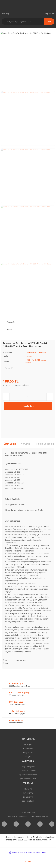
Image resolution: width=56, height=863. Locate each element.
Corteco (29, 356)
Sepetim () (49, 13)
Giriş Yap (6, 13)
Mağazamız (28, 752)
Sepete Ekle (28, 406)
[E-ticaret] (27, 852)
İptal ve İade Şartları (28, 778)
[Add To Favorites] (7, 415)
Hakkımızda (28, 748)
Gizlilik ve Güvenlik (28, 770)
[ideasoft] (14, 852)
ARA (49, 21)
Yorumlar (26, 443)
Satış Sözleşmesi (28, 766)
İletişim (28, 756)
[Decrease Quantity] (6, 397)
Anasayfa (28, 744)
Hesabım (28, 789)
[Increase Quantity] (49, 397)
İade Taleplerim (28, 801)
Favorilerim (28, 793)
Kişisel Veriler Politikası (28, 774)
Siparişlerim (28, 797)
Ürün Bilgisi (10, 443)
